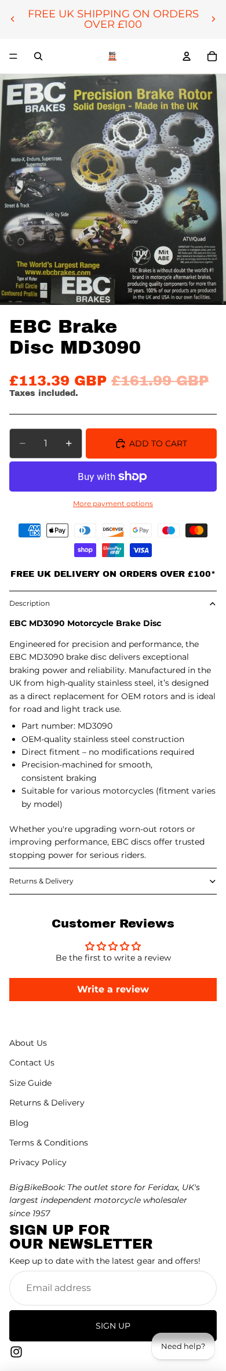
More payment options (113, 504)
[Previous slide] (12, 19)
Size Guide (30, 1083)
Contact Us (31, 1062)
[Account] (186, 56)
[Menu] (13, 56)
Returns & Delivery (41, 881)
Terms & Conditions (48, 1142)
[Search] (38, 56)
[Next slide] (213, 19)
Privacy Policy (38, 1162)
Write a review (113, 989)
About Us (28, 1043)
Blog (19, 1123)
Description (29, 603)
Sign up (113, 1326)
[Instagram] (16, 1352)
